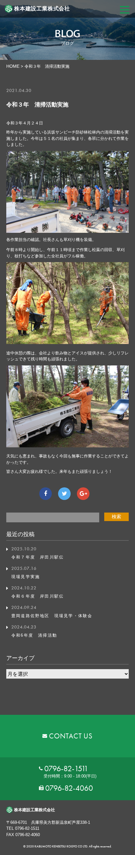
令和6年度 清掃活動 (34, 635)
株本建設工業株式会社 (42, 9)
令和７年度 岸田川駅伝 (37, 557)
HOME (12, 66)
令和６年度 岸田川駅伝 (37, 596)
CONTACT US (71, 736)
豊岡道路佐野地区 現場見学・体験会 (51, 615)
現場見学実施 (25, 576)
